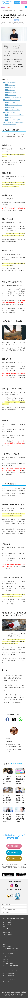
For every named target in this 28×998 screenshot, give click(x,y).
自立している (10, 102)
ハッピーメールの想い (7, 924)
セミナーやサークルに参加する (14, 115)
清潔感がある (10, 85)
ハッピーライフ (22, 10)
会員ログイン (5, 936)
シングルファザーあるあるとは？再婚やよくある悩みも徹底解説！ (7, 780)
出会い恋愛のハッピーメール (9, 10)
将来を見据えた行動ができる (13, 97)
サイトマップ (5, 983)
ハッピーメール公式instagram (9, 973)
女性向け (16, 22)
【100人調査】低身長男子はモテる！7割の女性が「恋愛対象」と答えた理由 (20, 780)
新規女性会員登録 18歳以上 (8, 932)
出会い (10, 22)
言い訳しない (10, 90)
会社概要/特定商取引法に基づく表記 (10, 948)
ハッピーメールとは (7, 922)
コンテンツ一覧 (6, 981)
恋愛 (22, 22)
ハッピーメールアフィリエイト (9, 979)
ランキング (5, 907)
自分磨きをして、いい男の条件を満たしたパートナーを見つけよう (14, 123)
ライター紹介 (5, 912)
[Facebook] (7, 719)
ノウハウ (4, 22)
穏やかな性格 (10, 87)
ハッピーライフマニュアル (8, 909)
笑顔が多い (9, 107)
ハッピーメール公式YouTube (9, 975)
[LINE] (20, 719)
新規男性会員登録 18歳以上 (8, 934)
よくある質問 (5, 928)
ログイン (14, 858)
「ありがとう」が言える (12, 110)
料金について (5, 926)
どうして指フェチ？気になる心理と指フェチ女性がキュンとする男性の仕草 (7, 799)
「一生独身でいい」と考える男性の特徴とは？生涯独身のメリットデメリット (20, 799)
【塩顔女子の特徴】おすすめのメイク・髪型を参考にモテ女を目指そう (20, 818)
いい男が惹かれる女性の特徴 (11, 100)
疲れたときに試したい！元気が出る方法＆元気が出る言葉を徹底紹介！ (7, 818)
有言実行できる (10, 95)
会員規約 (4, 944)
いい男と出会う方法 (9, 112)
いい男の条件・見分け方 (10, 82)
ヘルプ (4, 939)
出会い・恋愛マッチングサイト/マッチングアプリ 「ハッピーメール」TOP (13, 919)
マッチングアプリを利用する (13, 120)
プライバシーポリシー (7, 946)
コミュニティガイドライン (8, 953)
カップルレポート (6, 956)
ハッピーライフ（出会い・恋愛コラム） (11, 965)
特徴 (16, 20)
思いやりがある (10, 92)
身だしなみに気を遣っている (13, 105)
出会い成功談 (5, 959)
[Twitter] (14, 719)
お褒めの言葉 (5, 961)
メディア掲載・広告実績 (8, 963)
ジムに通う (9, 117)
